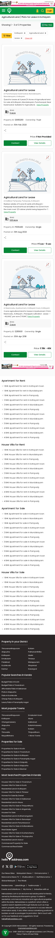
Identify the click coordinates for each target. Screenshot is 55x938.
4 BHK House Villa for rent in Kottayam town (24, 492)
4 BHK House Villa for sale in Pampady (22, 629)
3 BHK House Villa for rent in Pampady (21, 487)
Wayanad (32, 665)
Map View (48, 25)
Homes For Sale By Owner (13, 795)
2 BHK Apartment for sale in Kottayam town (24, 527)
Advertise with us (41, 889)
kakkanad (32, 722)
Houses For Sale (8, 812)
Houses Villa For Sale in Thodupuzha (17, 836)
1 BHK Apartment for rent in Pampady (21, 395)
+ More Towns (34, 735)
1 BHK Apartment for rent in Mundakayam (23, 390)
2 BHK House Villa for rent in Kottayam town (24, 464)
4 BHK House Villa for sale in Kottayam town (24, 619)
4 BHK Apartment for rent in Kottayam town (24, 428)
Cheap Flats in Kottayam (12, 699)
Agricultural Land (36, 33)
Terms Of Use (28, 934)
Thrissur (31, 658)
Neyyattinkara (8, 735)
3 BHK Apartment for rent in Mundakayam (23, 418)
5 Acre (13, 113)
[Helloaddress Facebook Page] (3, 867)
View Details (39, 143)
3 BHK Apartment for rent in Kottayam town (24, 414)
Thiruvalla (6, 732)
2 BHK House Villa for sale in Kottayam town (24, 591)
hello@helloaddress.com (12, 919)
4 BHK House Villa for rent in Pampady (21, 501)
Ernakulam (6, 658)
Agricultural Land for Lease (19, 90)
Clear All (28, 38)
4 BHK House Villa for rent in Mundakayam (23, 496)
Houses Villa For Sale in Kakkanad (16, 799)
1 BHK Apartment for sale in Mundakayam (23, 518)
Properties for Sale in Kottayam (15, 755)
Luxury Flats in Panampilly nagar (15, 702)
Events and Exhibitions (11, 889)
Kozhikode (6, 665)
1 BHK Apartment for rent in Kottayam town (24, 386)
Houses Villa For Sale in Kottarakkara (17, 826)
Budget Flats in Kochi (10, 682)
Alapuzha (6, 652)
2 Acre (13, 324)
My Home (27, 889)
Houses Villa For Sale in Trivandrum (17, 782)
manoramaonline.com (27, 928)
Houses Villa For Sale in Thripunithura (17, 805)
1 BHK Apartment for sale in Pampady (21, 523)
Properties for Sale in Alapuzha (15, 765)
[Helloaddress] (9, 10)
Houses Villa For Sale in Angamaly (16, 809)
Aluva (30, 718)
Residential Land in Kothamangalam (17, 816)
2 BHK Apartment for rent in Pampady (21, 409)
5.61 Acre (14, 220)
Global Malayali (8, 880)
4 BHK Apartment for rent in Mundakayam (23, 432)
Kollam (31, 648)
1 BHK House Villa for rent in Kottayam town (24, 450)
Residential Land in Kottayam (14, 788)
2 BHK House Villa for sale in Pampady (22, 601)
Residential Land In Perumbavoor (16, 823)
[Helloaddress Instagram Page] (11, 867)
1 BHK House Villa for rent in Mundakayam (23, 454)
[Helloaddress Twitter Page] (7, 867)
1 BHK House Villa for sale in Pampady (21, 587)
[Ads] (27, 3)
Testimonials (33, 885)
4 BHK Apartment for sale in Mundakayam (24, 560)
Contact (15, 143)
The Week (22, 880)
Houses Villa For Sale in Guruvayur (16, 819)
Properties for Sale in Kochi (13, 748)
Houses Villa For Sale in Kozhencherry (18, 833)
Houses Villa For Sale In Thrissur (15, 792)
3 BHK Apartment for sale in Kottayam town (24, 541)
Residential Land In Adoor (12, 839)
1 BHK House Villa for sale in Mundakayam (23, 582)
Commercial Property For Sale (15, 843)
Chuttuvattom (28, 877)
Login (49, 10)
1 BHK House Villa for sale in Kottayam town (24, 577)
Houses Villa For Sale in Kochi (14, 785)
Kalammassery (34, 725)
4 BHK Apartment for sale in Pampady (22, 565)
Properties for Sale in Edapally (15, 762)
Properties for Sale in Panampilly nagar (18, 758)
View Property (43, 105)
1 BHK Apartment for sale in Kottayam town (24, 513)
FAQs (36, 934)
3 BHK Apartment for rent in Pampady (21, 423)
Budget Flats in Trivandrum (13, 685)
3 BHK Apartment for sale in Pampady (22, 551)
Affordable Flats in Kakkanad (14, 688)
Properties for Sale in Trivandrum (16, 752)
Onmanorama (40, 873)
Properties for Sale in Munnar (14, 769)
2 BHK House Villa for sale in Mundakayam (23, 596)
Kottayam (19, 33)
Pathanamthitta (35, 652)
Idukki (30, 655)
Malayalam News (24, 873)
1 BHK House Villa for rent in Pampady (21, 459)
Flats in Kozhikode (9, 695)
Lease (17, 38)
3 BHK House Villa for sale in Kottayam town (24, 605)
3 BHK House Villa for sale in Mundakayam (23, 610)
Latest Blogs (20, 885)
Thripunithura (34, 732)
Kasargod (32, 669)
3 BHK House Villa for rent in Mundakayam (23, 482)
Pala (3, 729)
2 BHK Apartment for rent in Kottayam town (24, 400)
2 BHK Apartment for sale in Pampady (22, 537)
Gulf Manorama (43, 877)
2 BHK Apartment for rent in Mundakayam (23, 404)
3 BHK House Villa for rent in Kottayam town (24, 478)
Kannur (5, 669)
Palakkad (6, 662)
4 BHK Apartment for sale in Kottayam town (24, 555)
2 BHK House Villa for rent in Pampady (21, 473)
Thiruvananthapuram (11, 648)
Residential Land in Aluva (12, 802)
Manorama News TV (10, 877)
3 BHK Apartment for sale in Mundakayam (23, 546)
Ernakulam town (35, 715)
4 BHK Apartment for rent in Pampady (21, 437)
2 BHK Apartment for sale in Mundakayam (23, 532)
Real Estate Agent (9, 829)
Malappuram (34, 662)
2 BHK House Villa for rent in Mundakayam (23, 468)
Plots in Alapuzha (9, 692)
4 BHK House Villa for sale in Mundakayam (24, 624)
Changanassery (9, 722)
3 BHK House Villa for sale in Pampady (22, 615)
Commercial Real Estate (12, 846)
